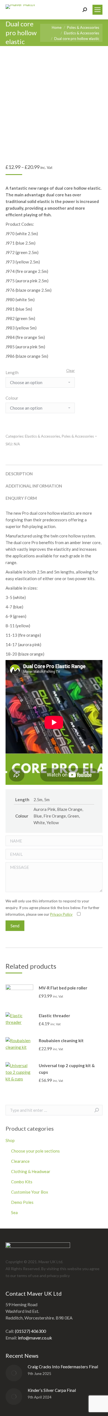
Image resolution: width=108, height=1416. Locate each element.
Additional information (34, 485)
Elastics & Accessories (42, 436)
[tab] (54, 471)
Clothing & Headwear (30, 1171)
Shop (10, 1140)
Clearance (20, 1161)
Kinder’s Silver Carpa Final (52, 1390)
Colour (12, 397)
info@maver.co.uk (35, 1337)
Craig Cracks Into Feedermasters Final (63, 1366)
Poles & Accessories (78, 436)
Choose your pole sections (35, 1150)
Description (19, 473)
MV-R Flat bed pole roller (63, 987)
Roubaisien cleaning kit (61, 1040)
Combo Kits (21, 1181)
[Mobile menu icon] (97, 10)
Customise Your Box (29, 1191)
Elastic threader (54, 1015)
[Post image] (14, 1373)
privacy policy (58, 1275)
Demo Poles (22, 1202)
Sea (14, 1212)
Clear (70, 370)
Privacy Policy (61, 914)
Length (12, 372)
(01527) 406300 (30, 1331)
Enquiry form (21, 498)
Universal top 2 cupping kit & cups (67, 1069)
